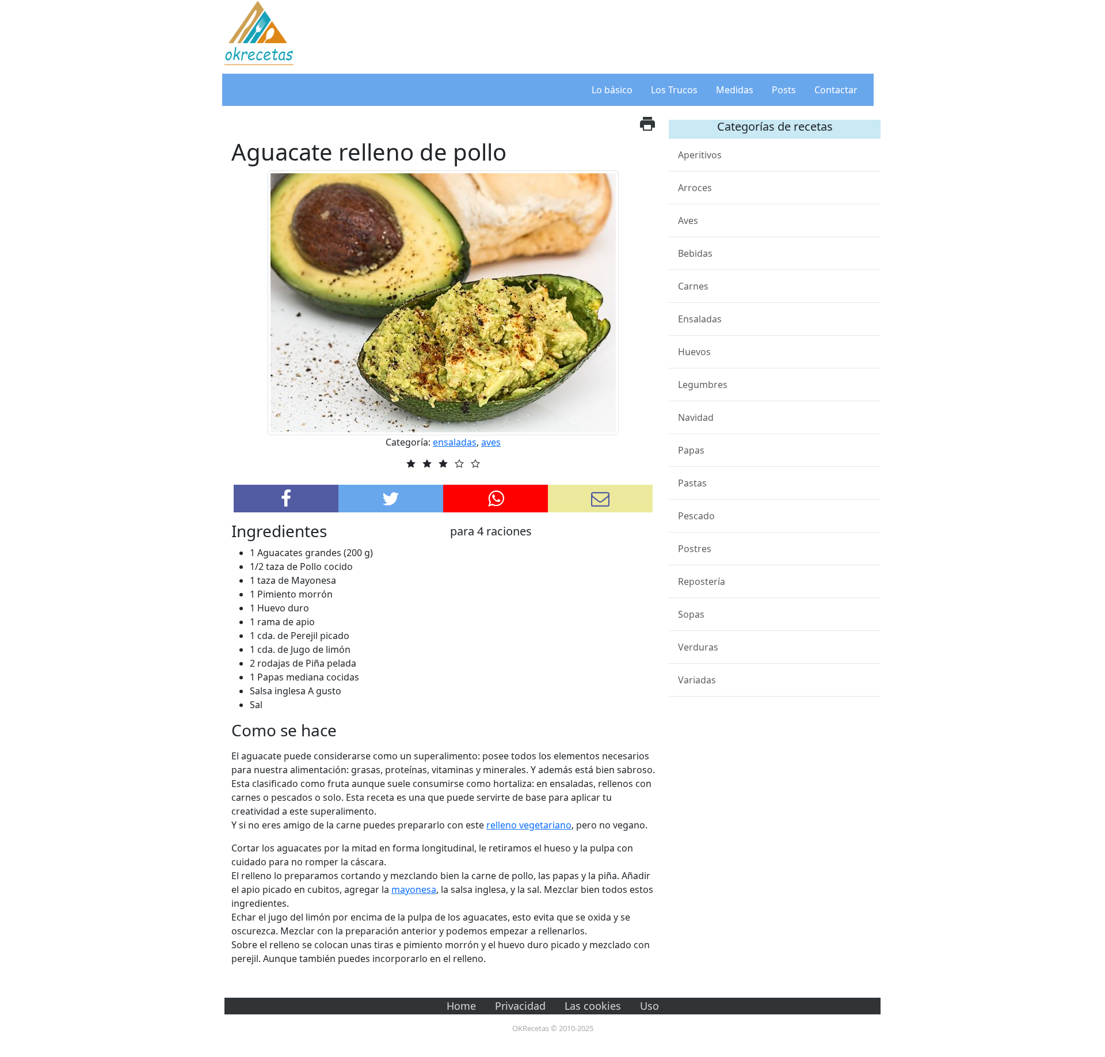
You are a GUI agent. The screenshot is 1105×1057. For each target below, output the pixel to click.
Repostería (701, 581)
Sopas (691, 614)
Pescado (696, 516)
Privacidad (520, 1006)
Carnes (693, 286)
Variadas (697, 680)
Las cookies (593, 1006)
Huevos (694, 351)
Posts (784, 89)
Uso (649, 1006)
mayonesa (413, 889)
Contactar (836, 89)
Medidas (734, 89)
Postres (694, 548)
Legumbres (702, 384)
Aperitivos (700, 155)
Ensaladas (700, 319)
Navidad (696, 417)
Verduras (698, 647)
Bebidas (695, 253)
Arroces (695, 187)
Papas (691, 450)
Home (461, 1006)
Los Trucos (674, 89)
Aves (688, 220)
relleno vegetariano (528, 825)
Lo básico (612, 89)
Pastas (692, 483)
